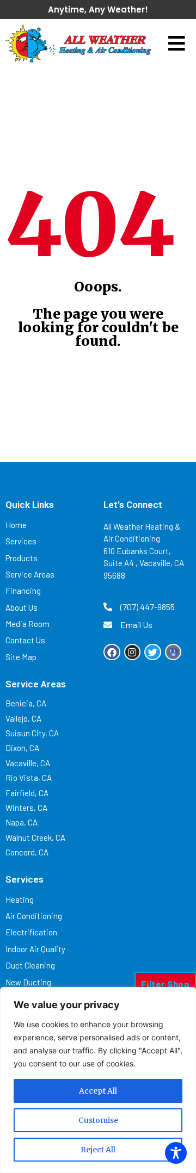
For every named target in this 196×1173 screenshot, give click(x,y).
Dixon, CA (22, 748)
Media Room (27, 624)
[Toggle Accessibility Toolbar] (176, 1153)
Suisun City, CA (32, 733)
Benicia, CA (25, 703)
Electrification (31, 932)
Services (20, 541)
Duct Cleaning (30, 965)
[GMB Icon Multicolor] (173, 652)
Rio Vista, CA (28, 778)
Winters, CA (26, 807)
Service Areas (29, 574)
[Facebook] (111, 652)
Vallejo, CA (23, 718)
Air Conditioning (33, 916)
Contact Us (25, 640)
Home (16, 525)
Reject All (98, 1150)
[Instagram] (132, 652)
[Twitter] (152, 652)
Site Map (20, 657)
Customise (98, 1120)
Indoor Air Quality (35, 949)
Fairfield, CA (26, 793)
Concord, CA (26, 852)
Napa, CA (21, 822)
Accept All (98, 1091)
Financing (23, 590)
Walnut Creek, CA (35, 837)
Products (21, 558)
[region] (98, 1080)
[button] (176, 43)
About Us (21, 607)
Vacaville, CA (27, 763)
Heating (19, 899)
